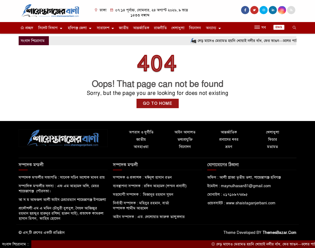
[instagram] (264, 10)
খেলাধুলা (177, 27)
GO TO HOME (157, 103)
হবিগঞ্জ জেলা (77, 27)
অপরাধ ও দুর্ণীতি (141, 132)
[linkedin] (273, 10)
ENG (279, 27)
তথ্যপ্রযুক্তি (185, 139)
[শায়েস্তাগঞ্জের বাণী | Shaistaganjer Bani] (51, 10)
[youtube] (282, 10)
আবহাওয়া (141, 146)
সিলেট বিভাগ (48, 27)
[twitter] (254, 10)
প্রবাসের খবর (228, 139)
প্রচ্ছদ (28, 27)
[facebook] (245, 10)
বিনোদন (195, 27)
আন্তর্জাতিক (141, 27)
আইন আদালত (184, 132)
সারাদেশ (103, 27)
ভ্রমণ (228, 146)
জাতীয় (124, 27)
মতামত (272, 146)
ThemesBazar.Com (279, 232)
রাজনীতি (160, 27)
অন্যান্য (211, 27)
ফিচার (272, 139)
